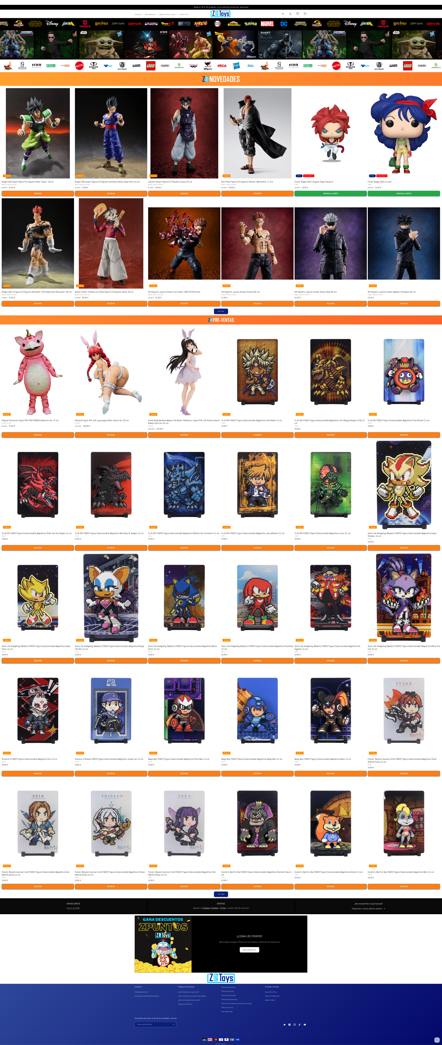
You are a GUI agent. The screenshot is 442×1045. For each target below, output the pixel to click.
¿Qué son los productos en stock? (189, 1000)
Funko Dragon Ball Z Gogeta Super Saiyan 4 (314, 181)
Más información (249, 950)
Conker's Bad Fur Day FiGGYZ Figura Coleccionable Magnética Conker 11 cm (329, 872)
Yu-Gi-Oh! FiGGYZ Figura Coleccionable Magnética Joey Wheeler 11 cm (252, 533)
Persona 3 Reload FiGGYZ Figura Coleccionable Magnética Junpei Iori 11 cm (109, 759)
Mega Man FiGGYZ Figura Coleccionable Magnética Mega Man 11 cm (251, 759)
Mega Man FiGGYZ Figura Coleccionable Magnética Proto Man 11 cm (178, 759)
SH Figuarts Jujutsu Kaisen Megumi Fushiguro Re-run (392, 292)
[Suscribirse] (173, 1024)
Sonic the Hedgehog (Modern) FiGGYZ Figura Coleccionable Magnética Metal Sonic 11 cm (182, 647)
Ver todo (221, 311)
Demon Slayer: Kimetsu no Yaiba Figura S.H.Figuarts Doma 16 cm (104, 292)
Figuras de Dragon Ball (272, 996)
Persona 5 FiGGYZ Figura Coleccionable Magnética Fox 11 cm (29, 759)
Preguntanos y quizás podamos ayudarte (367, 908)
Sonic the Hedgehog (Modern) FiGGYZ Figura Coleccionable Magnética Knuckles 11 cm (257, 647)
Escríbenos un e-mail (141, 992)
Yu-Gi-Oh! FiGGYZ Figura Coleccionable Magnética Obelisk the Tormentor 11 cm (183, 533)
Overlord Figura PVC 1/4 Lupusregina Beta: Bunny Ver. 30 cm (102, 420)
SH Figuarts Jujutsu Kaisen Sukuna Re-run (240, 292)
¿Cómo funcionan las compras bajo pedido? (192, 996)
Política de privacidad (228, 995)
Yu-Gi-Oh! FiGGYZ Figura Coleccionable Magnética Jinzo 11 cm (322, 533)
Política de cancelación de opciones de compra (236, 1003)
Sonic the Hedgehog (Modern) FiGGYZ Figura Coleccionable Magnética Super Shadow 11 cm (402, 534)
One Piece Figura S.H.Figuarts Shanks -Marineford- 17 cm (247, 181)
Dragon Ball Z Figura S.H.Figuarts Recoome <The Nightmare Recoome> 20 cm (37, 292)
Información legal (227, 1011)
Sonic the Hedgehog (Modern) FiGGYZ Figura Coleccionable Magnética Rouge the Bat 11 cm (109, 647)
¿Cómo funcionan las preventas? (188, 992)
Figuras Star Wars (271, 992)
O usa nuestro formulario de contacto (147, 996)
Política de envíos (227, 1007)
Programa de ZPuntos (185, 1004)
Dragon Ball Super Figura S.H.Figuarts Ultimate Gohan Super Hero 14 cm (107, 181)
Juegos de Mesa (270, 1000)
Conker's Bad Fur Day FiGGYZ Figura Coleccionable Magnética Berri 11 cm (401, 872)
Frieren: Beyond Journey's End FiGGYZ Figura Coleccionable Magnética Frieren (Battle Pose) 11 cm (110, 873)
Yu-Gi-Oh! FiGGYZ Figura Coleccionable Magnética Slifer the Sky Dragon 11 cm (37, 533)
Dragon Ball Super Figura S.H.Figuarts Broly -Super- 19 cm (28, 181)
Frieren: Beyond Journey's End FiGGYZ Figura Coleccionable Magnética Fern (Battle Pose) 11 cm (182, 873)
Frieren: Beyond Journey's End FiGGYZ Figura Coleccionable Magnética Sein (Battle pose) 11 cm (35, 873)
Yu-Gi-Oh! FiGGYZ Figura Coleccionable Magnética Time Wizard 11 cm (399, 420)
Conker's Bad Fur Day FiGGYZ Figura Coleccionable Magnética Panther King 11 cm (256, 873)
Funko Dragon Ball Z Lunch (380, 181)
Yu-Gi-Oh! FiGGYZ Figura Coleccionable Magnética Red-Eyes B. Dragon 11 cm (109, 533)
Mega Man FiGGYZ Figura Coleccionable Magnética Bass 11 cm (323, 759)
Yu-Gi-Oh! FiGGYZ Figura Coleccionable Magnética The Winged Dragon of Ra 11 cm (330, 422)
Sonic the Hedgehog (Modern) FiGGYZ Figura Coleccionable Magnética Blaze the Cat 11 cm (404, 647)
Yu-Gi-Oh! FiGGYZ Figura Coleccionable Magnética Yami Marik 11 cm (251, 420)
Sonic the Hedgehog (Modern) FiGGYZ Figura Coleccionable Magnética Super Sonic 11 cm (36, 647)
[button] (138, 14)
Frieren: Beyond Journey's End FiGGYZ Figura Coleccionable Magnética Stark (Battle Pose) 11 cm (402, 760)
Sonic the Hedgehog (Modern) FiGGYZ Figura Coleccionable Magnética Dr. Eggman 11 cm (327, 647)
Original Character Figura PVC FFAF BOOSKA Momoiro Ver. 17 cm (30, 420)
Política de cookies (227, 991)
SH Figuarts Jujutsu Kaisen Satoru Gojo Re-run (316, 292)
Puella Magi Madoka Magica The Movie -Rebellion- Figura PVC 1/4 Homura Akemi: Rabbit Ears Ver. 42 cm (184, 422)
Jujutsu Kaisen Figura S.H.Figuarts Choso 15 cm (170, 181)
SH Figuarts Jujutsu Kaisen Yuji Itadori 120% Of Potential (174, 292)
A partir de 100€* (73, 908)
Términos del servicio (228, 987)
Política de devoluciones (229, 999)
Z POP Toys (223, 1044)
